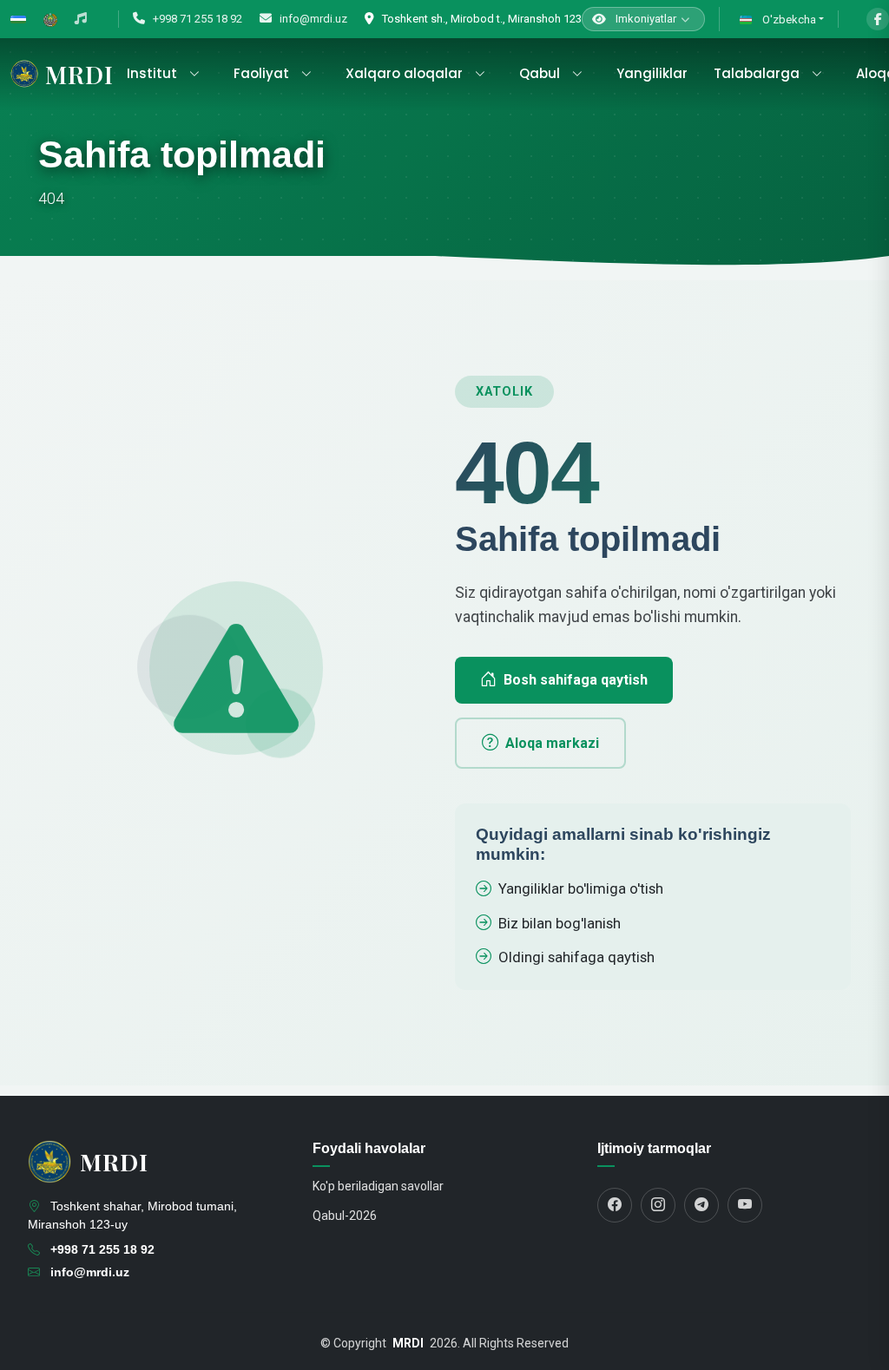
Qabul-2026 (345, 1215)
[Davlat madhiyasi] (81, 19)
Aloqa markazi (552, 743)
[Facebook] (877, 19)
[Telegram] (701, 1205)
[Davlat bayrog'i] (18, 19)
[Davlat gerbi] (50, 19)
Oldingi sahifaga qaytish (576, 957)
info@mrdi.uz (312, 18)
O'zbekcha (788, 19)
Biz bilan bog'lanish (559, 923)
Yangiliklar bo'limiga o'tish (580, 888)
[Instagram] (658, 1205)
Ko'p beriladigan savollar (378, 1186)
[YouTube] (745, 1205)
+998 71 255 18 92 (196, 18)
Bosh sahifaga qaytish (576, 680)
